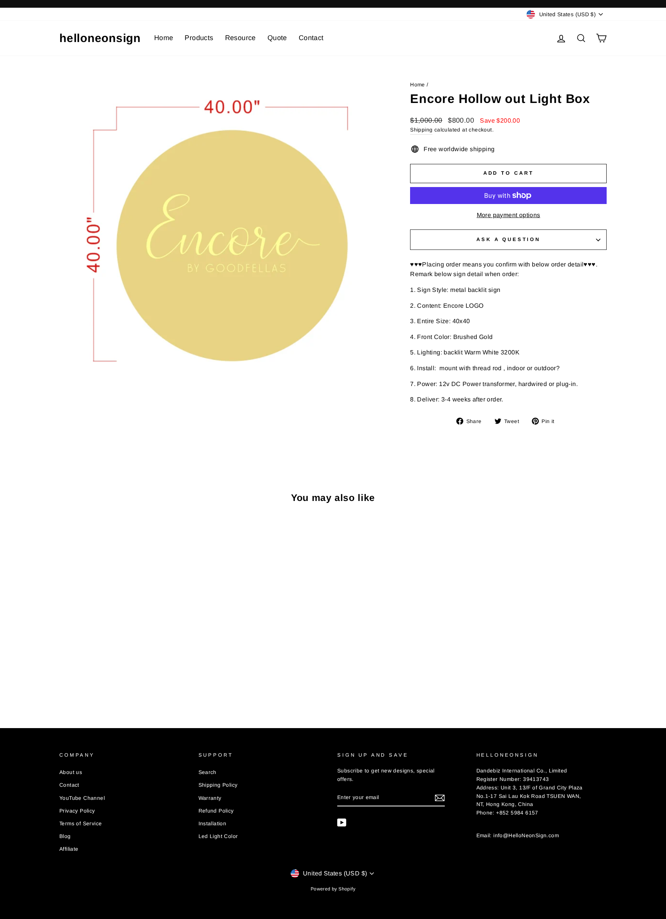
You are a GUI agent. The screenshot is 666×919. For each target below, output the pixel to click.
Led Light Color (218, 836)
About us (70, 772)
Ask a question (508, 239)
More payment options (508, 215)
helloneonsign (100, 38)
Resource (240, 38)
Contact (311, 38)
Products (199, 38)
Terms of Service (80, 823)
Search (207, 772)
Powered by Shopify (333, 889)
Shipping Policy (218, 785)
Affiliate (69, 849)
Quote (277, 38)
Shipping (421, 130)
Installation (212, 823)
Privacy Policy (77, 811)
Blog (65, 836)
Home (163, 38)
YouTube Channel (82, 798)
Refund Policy (216, 811)
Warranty (210, 798)
